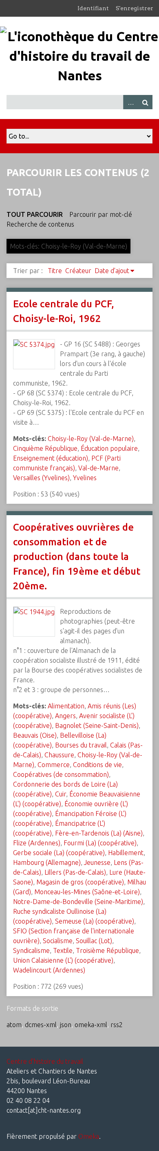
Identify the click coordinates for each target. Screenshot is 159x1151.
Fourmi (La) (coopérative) (100, 843)
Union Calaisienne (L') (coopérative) (63, 960)
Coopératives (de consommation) (61, 774)
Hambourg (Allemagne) (47, 862)
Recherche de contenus (40, 224)
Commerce (54, 764)
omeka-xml (91, 1024)
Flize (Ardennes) (36, 843)
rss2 (116, 1024)
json (65, 1024)
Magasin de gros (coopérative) (80, 882)
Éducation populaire (109, 448)
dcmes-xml (41, 1024)
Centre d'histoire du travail (45, 1061)
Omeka (88, 1136)
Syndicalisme (31, 950)
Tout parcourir (35, 214)
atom (14, 1024)
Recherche (145, 102)
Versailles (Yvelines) (41, 477)
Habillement (126, 852)
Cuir (60, 794)
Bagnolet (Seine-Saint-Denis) (97, 725)
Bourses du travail (81, 745)
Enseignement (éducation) (50, 458)
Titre (55, 270)
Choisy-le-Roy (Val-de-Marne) (91, 438)
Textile (63, 950)
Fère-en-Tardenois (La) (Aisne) (99, 833)
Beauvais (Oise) (35, 735)
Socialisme (58, 940)
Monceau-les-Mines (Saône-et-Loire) (87, 891)
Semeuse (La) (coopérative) (94, 921)
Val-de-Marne (98, 468)
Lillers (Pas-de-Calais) (75, 872)
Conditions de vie (97, 764)
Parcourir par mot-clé (100, 214)
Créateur (78, 270)
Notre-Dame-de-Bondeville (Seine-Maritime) (78, 901)
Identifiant (93, 8)
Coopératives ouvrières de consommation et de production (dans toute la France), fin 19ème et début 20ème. (76, 556)
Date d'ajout (112, 270)
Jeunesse (97, 862)
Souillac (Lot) (94, 940)
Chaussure (59, 755)
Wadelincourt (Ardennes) (49, 970)
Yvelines (85, 477)
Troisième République (107, 950)
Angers (65, 715)
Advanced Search (130, 102)
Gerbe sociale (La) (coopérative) (59, 852)
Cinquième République (45, 448)
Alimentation (66, 706)
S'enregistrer (134, 8)
